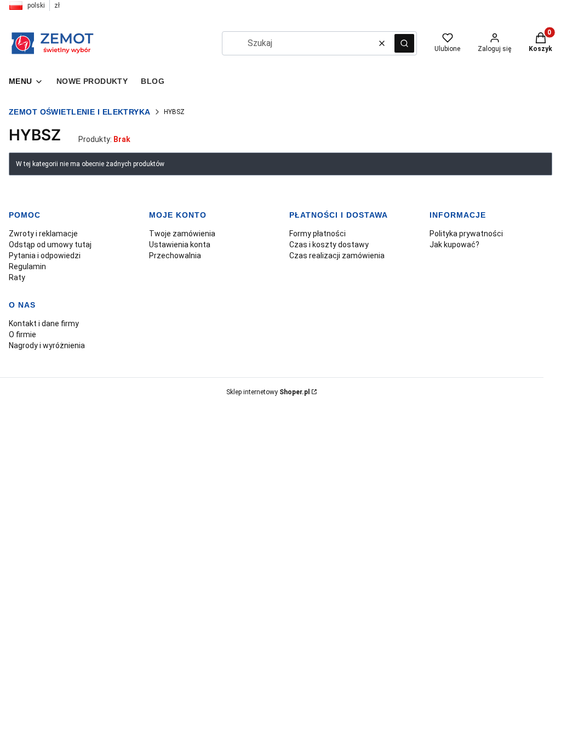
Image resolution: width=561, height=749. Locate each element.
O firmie (22, 334)
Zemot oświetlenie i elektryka (80, 111)
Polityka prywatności (466, 233)
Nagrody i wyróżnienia (47, 345)
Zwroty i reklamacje (43, 233)
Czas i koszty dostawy (329, 244)
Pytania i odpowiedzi (45, 255)
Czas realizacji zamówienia (337, 255)
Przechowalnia (175, 255)
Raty (17, 277)
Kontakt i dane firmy (44, 323)
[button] (404, 43)
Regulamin (27, 266)
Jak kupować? (454, 244)
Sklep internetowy (268, 392)
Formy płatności (317, 233)
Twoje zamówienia (182, 233)
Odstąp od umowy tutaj (50, 244)
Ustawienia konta (179, 244)
